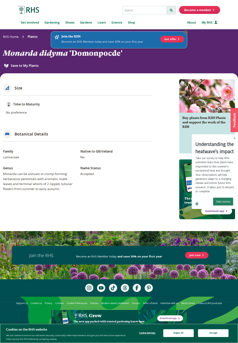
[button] (234, 120)
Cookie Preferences (77, 303)
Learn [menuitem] (102, 22)
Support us (22, 303)
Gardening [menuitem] (52, 22)
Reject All (178, 333)
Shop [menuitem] (131, 22)
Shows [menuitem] (70, 22)
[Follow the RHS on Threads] (125, 288)
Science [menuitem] (116, 22)
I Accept (213, 333)
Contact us (36, 303)
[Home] (28, 10)
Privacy (48, 303)
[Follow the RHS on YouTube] (101, 288)
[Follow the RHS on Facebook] (137, 288)
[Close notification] (186, 32)
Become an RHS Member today (119, 256)
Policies (94, 303)
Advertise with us (169, 303)
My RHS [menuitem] (207, 22)
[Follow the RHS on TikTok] (113, 288)
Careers (136, 303)
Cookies (59, 303)
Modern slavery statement (115, 303)
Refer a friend (150, 303)
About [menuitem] (191, 22)
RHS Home (11, 37)
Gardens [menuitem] (86, 22)
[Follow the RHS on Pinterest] (149, 288)
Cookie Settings (147, 333)
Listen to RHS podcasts (210, 303)
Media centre (188, 303)
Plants (33, 37)
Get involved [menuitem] (30, 22)
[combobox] (145, 10)
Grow (95, 315)
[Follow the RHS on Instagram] (89, 288)
